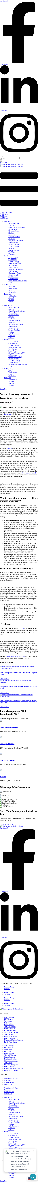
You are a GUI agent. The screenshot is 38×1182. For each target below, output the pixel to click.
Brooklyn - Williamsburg (9, 727)
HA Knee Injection (14, 263)
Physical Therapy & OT (16, 269)
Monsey (11, 302)
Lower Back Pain (14, 237)
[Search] (1, 160)
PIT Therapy (12, 271)
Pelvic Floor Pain (14, 223)
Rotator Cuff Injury (14, 246)
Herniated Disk (13, 231)
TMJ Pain (11, 252)
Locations (7, 294)
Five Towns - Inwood (7, 760)
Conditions (8, 221)
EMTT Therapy (13, 261)
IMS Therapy (12, 265)
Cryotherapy (12, 260)
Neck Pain (11, 239)
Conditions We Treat (11, 1079)
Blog (10, 290)
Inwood (11, 300)
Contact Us (12, 292)
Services (7, 256)
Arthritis (11, 225)
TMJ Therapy (13, 279)
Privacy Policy (9, 987)
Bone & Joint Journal (29, 473)
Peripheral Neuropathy (16, 241)
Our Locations (9, 1082)
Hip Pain (11, 233)
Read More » (4, 679)
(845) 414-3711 (5, 783)
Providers (11, 286)
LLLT (22, 628)
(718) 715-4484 (5, 750)
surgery (9, 448)
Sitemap (7, 989)
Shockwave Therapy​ (15, 273)
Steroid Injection (13, 275)
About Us (7, 284)
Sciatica (11, 248)
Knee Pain (11, 235)
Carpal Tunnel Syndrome (16, 227)
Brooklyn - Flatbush (7, 744)
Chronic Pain (12, 229)
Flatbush (11, 298)
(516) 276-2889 (5, 766)
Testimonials (12, 288)
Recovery (7, 415)
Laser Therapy (13, 267)
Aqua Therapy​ (13, 258)
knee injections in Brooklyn (15, 656)
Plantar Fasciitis (13, 244)
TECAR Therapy (14, 277)
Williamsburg (12, 296)
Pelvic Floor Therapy (11, 1042)
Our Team (7, 1080)
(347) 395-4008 (5, 733)
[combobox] (10, 158)
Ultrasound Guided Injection (17, 281)
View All (11, 254)
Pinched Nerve (13, 242)
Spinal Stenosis (13, 250)
